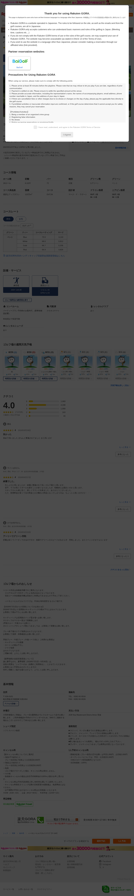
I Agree (67, 134)
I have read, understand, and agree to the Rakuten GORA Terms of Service (69, 127)
